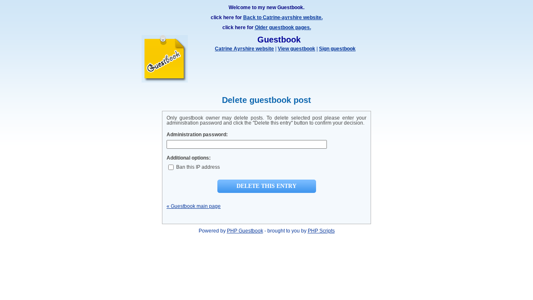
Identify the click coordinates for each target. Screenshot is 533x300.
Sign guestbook (337, 49)
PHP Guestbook (245, 231)
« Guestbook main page (194, 206)
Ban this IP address (197, 167)
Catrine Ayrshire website (244, 49)
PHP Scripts (321, 231)
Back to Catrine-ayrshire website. (283, 17)
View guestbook (296, 49)
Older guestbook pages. (283, 27)
